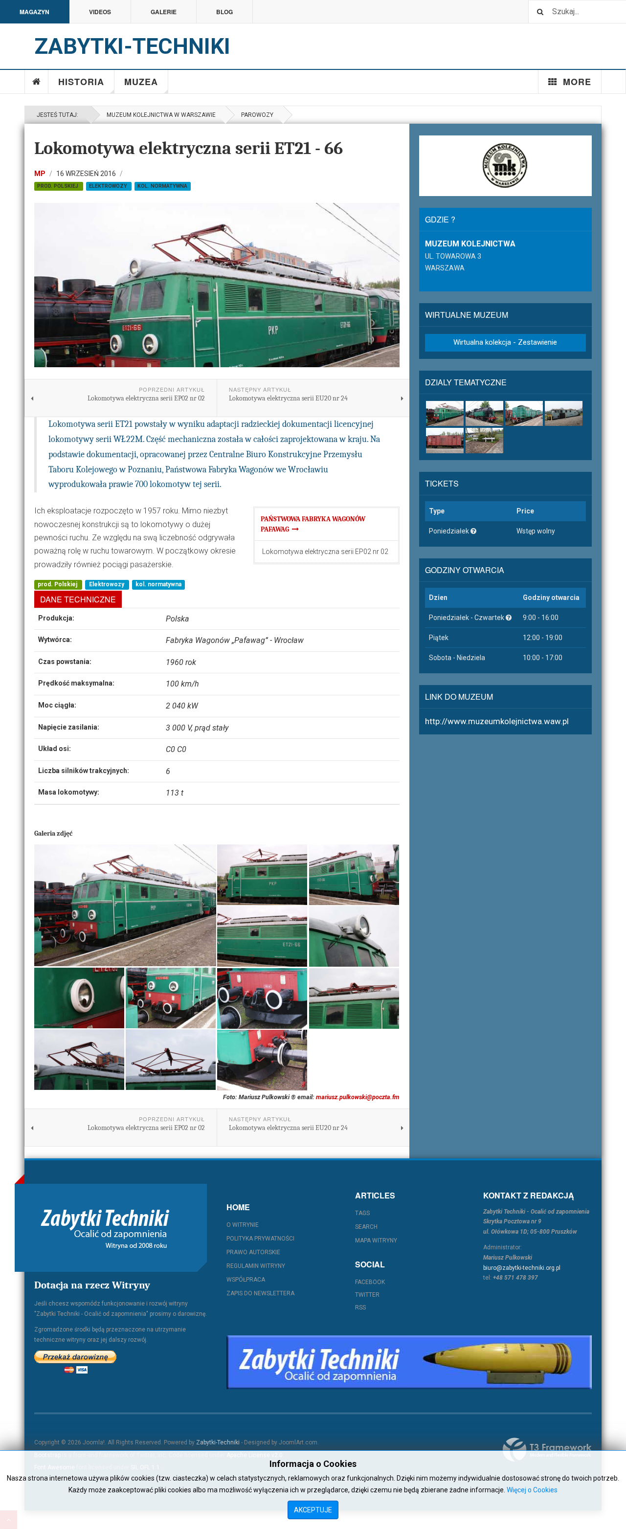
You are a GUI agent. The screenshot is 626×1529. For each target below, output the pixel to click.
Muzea (141, 81)
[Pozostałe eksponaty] (484, 440)
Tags (362, 1213)
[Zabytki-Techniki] (105, 1228)
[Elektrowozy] (445, 413)
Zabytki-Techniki (218, 1442)
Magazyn (34, 11)
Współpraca (245, 1279)
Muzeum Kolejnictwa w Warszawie (161, 114)
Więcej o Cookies (532, 1490)
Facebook (370, 1282)
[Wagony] (445, 440)
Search (366, 1226)
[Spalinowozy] (524, 413)
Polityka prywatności (260, 1238)
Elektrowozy (109, 186)
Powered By (547, 1450)
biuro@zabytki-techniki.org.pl (521, 1267)
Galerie (164, 11)
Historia (81, 81)
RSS (360, 1307)
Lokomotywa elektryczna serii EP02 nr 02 (325, 551)
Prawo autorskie (253, 1252)
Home (36, 81)
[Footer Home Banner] (409, 1362)
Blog (224, 11)
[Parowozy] (484, 413)
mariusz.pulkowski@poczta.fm (358, 1097)
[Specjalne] (563, 413)
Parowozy (257, 114)
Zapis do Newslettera (260, 1293)
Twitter (367, 1294)
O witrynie (242, 1224)
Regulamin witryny (255, 1266)
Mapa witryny (376, 1240)
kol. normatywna (162, 186)
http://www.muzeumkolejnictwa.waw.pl (497, 721)
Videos (100, 11)
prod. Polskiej (58, 186)
